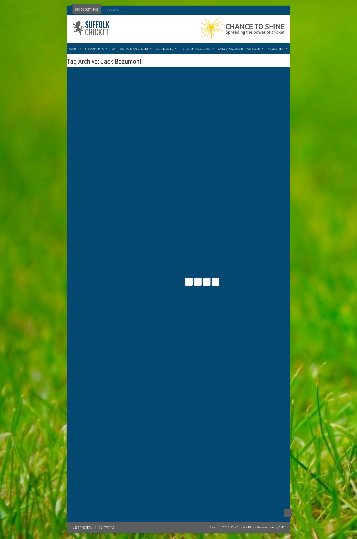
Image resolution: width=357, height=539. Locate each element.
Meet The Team (82, 527)
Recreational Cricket (133, 48)
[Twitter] (189, 282)
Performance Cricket (195, 48)
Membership (276, 48)
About (73, 48)
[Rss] (215, 282)
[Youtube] (206, 282)
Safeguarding (94, 48)
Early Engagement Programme (239, 48)
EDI (113, 48)
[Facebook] (198, 282)
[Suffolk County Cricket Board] (115, 29)
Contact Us (107, 527)
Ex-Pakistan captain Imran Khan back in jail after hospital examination (150, 10)
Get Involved (164, 48)
